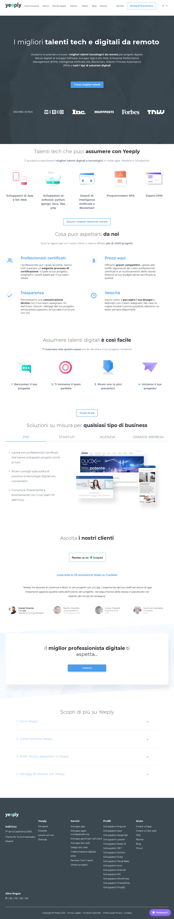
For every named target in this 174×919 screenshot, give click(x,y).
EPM (73, 856)
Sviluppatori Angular (114, 826)
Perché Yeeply (59, 6)
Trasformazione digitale (83, 851)
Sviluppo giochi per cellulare (86, 838)
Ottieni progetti (79, 865)
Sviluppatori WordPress (116, 878)
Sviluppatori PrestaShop (116, 883)
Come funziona (31, 6)
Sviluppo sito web (80, 843)
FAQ (138, 835)
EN (26, 898)
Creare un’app (144, 826)
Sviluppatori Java (112, 831)
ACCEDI (120, 6)
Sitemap (42, 839)
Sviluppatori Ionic (112, 865)
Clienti (85, 6)
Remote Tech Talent (82, 860)
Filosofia (42, 831)
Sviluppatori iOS (112, 874)
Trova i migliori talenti (87, 84)
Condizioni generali (92, 913)
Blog (94, 6)
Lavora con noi (46, 835)
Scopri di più (87, 413)
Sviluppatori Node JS (114, 844)
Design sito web (79, 847)
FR (16, 898)
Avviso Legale (74, 913)
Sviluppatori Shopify (114, 887)
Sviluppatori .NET (112, 848)
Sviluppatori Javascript (115, 835)
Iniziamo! (87, 668)
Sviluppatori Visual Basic (116, 861)
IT (163, 6)
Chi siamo (43, 826)
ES (11, 898)
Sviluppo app (78, 826)
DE (21, 898)
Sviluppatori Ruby (113, 857)
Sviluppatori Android (114, 870)
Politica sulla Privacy (112, 913)
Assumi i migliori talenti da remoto (87, 221)
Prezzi (139, 848)
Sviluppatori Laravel (114, 839)
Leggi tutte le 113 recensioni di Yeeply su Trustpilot (87, 575)
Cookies (128, 913)
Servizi (46, 6)
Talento (73, 6)
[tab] (25, 438)
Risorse (103, 6)
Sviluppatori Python (114, 852)
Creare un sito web (146, 831)
